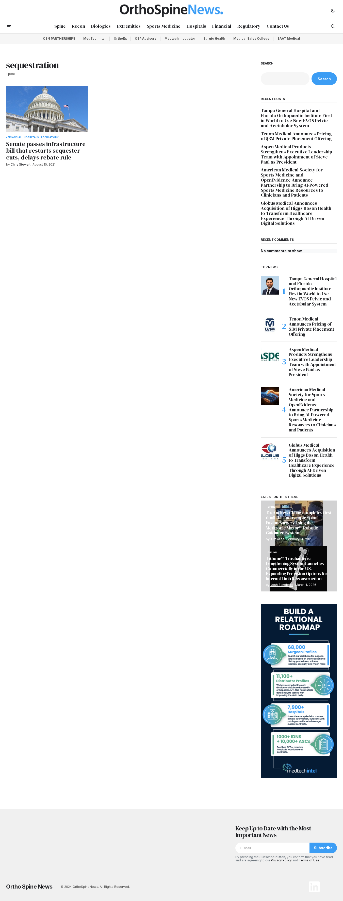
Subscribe (323, 848)
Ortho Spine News (29, 886)
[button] (333, 10)
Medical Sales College (251, 38)
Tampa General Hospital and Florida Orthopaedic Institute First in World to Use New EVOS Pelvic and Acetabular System (296, 118)
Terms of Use (309, 860)
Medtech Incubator (180, 38)
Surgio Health (214, 38)
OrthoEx (120, 38)
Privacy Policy (281, 860)
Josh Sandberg (281, 585)
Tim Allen (277, 539)
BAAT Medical (288, 38)
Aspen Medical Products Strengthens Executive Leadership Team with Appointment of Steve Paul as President (296, 154)
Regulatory (50, 137)
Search (267, 63)
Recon (272, 552)
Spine (271, 507)
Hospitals (31, 137)
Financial (15, 137)
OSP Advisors (145, 38)
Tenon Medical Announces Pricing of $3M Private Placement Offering (297, 136)
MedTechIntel (94, 38)
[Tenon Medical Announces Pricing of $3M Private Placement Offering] (270, 325)
